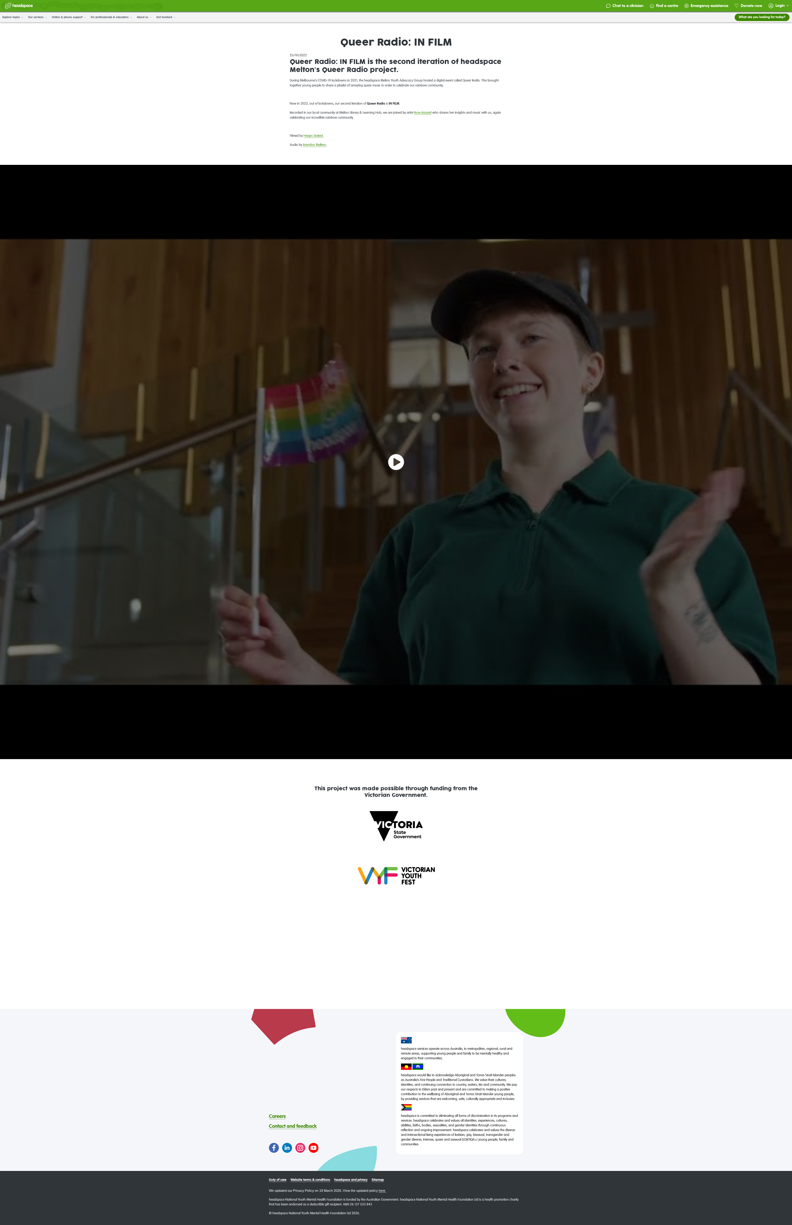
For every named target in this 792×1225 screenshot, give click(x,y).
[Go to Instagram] (300, 1148)
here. (382, 1190)
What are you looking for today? (762, 17)
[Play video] (396, 462)
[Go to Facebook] (274, 1148)
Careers (277, 1116)
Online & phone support (67, 17)
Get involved (164, 17)
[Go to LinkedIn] (287, 1148)
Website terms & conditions (310, 1180)
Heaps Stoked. (314, 136)
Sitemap (378, 1180)
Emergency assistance (709, 6)
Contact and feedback (293, 1126)
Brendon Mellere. (314, 145)
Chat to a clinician (628, 6)
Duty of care (277, 1180)
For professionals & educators (110, 17)
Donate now (751, 6)
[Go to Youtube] (313, 1148)
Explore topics (11, 17)
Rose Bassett (422, 113)
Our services (36, 17)
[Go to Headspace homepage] (19, 6)
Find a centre (667, 6)
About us (143, 17)
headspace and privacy (351, 1180)
